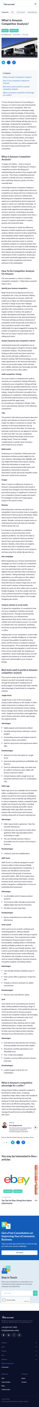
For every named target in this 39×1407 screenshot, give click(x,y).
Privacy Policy (6, 1399)
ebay (3, 1347)
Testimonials (6, 1389)
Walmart (4, 1359)
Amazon (4, 1342)
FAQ (3, 1378)
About (23, 1378)
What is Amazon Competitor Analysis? (17, 77)
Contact (24, 1382)
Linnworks (5, 1367)
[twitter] (3, 62)
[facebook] (14, 62)
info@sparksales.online (10, 1330)
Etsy (3, 1355)
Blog (3, 1386)
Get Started (19, 1252)
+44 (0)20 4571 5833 (9, 1327)
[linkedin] (9, 62)
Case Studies (6, 1382)
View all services (8, 1363)
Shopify (4, 1351)
